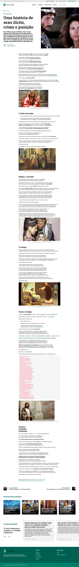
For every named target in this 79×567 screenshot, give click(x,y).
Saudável (40, 4)
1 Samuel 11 (47, 119)
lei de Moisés (35, 480)
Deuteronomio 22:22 (33, 134)
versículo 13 (51, 316)
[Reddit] (73, 1)
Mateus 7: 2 (53, 472)
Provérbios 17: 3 (39, 326)
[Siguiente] (9, 536)
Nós (57, 1)
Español (61, 564)
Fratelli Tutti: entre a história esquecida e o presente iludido (66, 510)
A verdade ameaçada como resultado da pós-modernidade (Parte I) (11, 509)
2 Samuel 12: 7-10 (23, 280)
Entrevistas (47, 4)
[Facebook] (68, 1)
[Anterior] (5, 536)
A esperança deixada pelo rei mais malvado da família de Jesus (48, 510)
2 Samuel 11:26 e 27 (52, 75)
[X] (75, 1)
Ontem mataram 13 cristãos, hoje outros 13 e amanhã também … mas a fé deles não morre (38, 525)
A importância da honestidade (28, 510)
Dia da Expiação (22, 480)
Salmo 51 (29, 351)
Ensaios (34, 4)
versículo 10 (54, 314)
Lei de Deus (29, 480)
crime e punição (39, 479)
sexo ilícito (41, 480)
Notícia (55, 4)
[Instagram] (70, 1)
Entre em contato (62, 1)
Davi (44, 479)
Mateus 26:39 (30, 347)
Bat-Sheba (32, 479)
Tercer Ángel (10, 44)
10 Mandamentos (25, 479)
